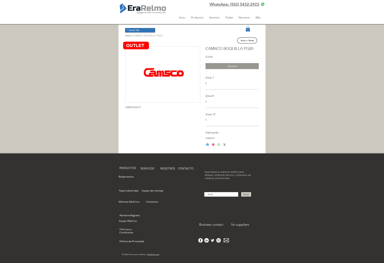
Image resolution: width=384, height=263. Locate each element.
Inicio (128, 35)
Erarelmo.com (153, 254)
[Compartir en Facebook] (207, 144)
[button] (248, 28)
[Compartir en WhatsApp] (219, 144)
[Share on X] (224, 144)
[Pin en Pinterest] (213, 144)
